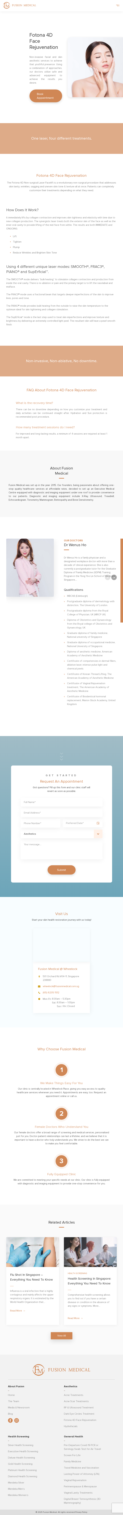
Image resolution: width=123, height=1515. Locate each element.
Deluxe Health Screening (21, 1457)
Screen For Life (72, 1455)
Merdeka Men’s (16, 1489)
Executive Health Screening (23, 1451)
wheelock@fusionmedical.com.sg (61, 986)
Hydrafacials (71, 1426)
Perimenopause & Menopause (80, 1486)
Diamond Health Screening (22, 1476)
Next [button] (114, 577)
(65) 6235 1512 (51, 992)
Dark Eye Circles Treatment (79, 1413)
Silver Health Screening (20, 1445)
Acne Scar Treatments (76, 1401)
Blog (10, 1413)
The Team (13, 1401)
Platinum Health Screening (22, 1470)
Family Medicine (72, 1461)
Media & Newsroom (19, 1407)
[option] (61, 623)
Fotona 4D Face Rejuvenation (80, 1420)
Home (11, 1395)
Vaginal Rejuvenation (75, 1480)
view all (61, 1335)
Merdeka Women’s (18, 1495)
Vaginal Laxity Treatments (78, 1492)
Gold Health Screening (20, 1464)
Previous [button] (107, 577)
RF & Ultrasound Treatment (79, 1407)
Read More (16, 1310)
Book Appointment (45, 96)
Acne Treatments (73, 1395)
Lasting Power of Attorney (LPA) (81, 1474)
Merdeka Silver (16, 1482)
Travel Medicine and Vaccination (81, 1467)
